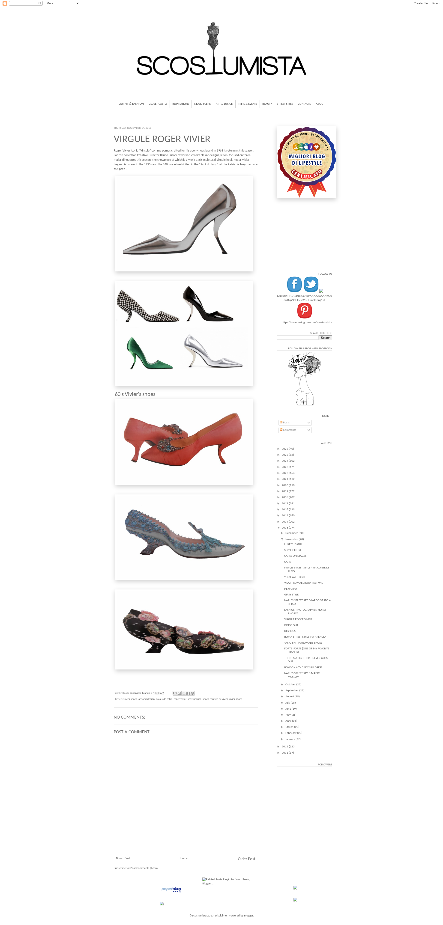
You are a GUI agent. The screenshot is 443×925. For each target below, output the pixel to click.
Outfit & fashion (131, 104)
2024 (285, 460)
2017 (285, 503)
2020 (285, 485)
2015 (285, 515)
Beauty (267, 103)
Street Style (285, 103)
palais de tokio (164, 699)
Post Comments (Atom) (144, 868)
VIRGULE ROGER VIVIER (298, 619)
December (292, 533)
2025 (285, 454)
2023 (285, 467)
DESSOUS (290, 631)
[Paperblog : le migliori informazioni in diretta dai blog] (171, 892)
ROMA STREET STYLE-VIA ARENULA (305, 636)
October (290, 684)
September (292, 690)
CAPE (287, 561)
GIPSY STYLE (291, 594)
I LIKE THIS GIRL (293, 544)
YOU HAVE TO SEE (295, 577)
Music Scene (202, 103)
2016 (285, 509)
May (288, 714)
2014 (285, 521)
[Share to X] (183, 693)
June (288, 708)
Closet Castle (158, 103)
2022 (285, 473)
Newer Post (123, 858)
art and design (146, 699)
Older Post (246, 859)
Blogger (248, 915)
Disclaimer (221, 915)
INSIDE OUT (291, 625)
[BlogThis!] (179, 693)
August (290, 696)
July (288, 702)
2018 (285, 497)
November (292, 539)
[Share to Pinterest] (192, 693)
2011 (285, 752)
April (288, 721)
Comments (289, 429)
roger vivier (180, 699)
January (290, 739)
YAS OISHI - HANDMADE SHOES (303, 642)
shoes (206, 699)
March (289, 727)
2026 (285, 448)
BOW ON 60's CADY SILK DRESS (303, 667)
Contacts (304, 103)
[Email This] (175, 693)
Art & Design (224, 103)
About (320, 103)
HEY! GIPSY (290, 588)
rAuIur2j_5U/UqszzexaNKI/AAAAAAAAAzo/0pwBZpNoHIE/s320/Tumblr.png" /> (304, 298)
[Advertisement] (185, 827)
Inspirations (180, 103)
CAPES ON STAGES (295, 555)
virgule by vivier (219, 699)
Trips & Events (247, 103)
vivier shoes (235, 699)
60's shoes (131, 699)
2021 (285, 479)
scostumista (194, 699)
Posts (286, 422)
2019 (285, 491)
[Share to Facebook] (188, 693)
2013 (285, 527)
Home (184, 858)
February (291, 733)
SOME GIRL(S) (292, 550)
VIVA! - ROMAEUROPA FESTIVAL (303, 582)
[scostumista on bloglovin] (304, 405)
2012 (285, 746)
